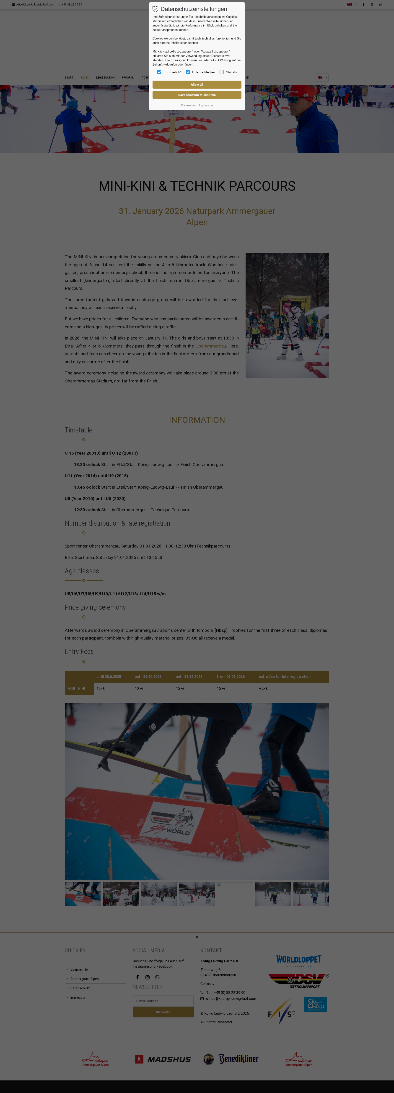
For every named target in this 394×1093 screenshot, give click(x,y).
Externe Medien (203, 72)
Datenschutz (189, 105)
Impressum (206, 105)
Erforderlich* (172, 72)
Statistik (231, 72)
